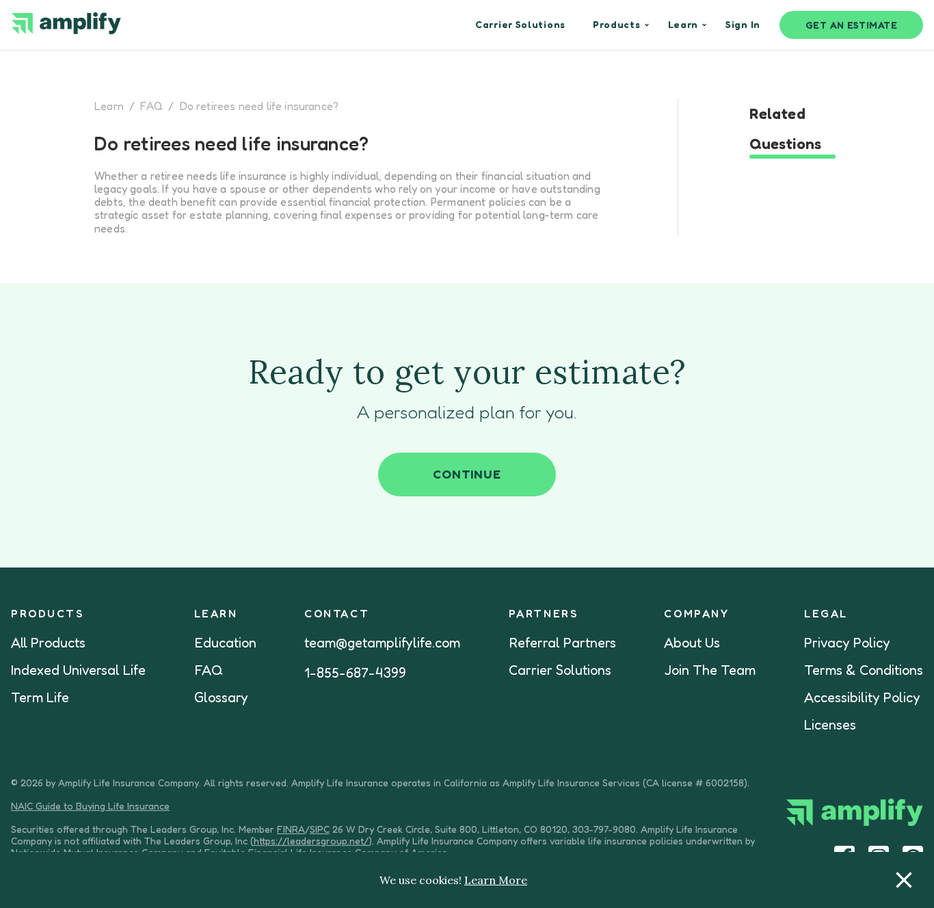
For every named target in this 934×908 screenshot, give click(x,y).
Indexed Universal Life (78, 670)
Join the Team (710, 670)
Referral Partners (562, 643)
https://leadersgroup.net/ (311, 840)
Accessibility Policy (862, 697)
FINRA (291, 829)
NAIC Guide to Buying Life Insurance (90, 806)
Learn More (495, 880)
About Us (692, 643)
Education (225, 643)
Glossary (221, 697)
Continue (467, 473)
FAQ (151, 106)
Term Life (40, 697)
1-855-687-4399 (355, 673)
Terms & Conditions (863, 670)
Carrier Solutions (560, 670)
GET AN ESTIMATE (851, 25)
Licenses (830, 725)
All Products (48, 643)
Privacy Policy (847, 643)
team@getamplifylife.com (382, 643)
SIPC (320, 829)
